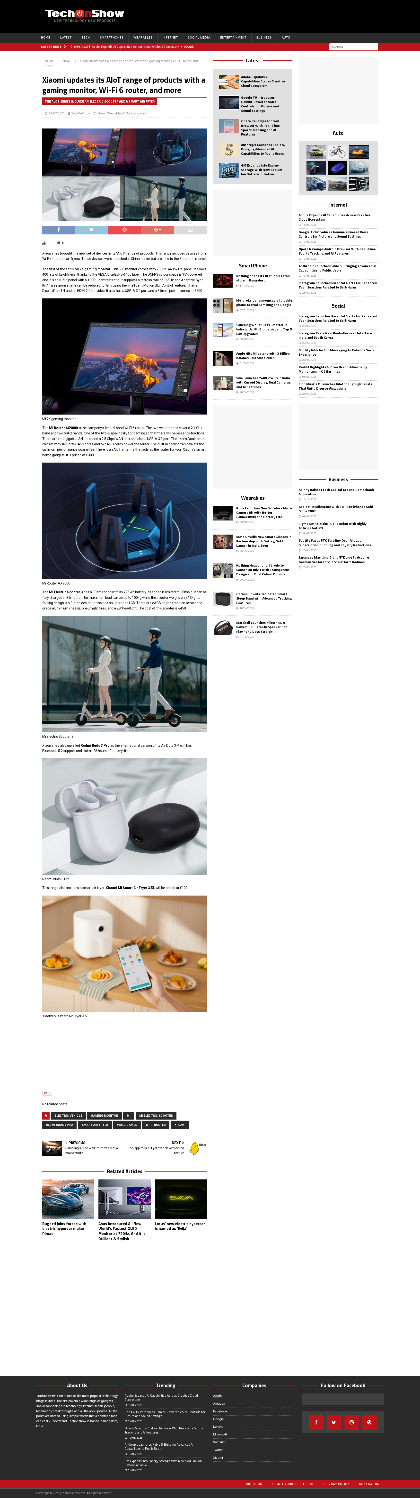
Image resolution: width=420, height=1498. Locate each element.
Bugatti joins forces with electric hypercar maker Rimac (64, 1229)
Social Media (199, 37)
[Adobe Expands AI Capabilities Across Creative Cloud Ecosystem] (229, 82)
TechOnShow (80, 113)
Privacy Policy (336, 1484)
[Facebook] (316, 1422)
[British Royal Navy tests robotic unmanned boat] (359, 152)
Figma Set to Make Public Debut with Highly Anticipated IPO (333, 525)
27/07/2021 (57, 113)
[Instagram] (351, 1422)
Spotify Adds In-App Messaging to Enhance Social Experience (337, 352)
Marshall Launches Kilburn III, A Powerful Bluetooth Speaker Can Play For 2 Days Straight (261, 627)
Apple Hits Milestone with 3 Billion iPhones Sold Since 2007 (263, 355)
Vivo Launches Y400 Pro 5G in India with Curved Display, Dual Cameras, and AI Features (263, 382)
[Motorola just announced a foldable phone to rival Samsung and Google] (223, 305)
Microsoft (220, 1434)
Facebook (220, 1411)
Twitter (218, 1450)
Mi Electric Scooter (156, 1115)
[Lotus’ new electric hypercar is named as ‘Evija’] (181, 1198)
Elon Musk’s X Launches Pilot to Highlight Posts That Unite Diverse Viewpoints (335, 386)
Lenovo (218, 1426)
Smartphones (111, 37)
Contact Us (369, 1484)
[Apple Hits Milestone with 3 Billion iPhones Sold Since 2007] (223, 358)
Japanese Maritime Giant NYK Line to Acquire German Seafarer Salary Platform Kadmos (334, 559)
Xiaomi (144, 113)
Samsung (220, 1442)
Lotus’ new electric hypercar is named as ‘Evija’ (180, 1226)
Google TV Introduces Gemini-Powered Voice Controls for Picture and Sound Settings (260, 104)
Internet (170, 37)
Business (264, 37)
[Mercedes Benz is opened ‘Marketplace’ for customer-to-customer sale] (359, 184)
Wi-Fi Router (156, 1125)
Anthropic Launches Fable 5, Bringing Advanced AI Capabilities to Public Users (263, 149)
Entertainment (233, 37)
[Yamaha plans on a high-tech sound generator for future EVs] (337, 168)
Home (45, 37)
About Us (254, 1484)
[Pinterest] (369, 1422)
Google (218, 1419)
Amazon (219, 1403)
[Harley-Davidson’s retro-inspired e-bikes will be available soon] (337, 152)
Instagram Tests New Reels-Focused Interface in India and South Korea (337, 335)
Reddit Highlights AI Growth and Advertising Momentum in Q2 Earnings (333, 369)
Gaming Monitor (104, 1115)
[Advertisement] (290, 16)
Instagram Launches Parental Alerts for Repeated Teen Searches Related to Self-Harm (338, 285)
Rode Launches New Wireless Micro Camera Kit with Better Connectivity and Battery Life (264, 512)
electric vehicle (68, 1115)
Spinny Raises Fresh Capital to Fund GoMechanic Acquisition (337, 492)
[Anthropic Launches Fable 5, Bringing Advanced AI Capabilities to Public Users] (229, 150)
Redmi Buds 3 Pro (59, 1125)
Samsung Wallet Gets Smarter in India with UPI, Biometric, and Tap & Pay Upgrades (264, 329)
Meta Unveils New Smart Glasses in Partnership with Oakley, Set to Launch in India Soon (263, 541)
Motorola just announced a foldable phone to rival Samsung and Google (264, 302)
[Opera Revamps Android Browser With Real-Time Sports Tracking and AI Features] (229, 126)
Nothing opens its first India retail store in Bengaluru (263, 278)
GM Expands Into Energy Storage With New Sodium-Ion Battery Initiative (262, 169)
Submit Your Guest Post (293, 1484)
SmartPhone (253, 265)
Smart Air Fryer (95, 1125)
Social (338, 306)
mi (129, 1115)
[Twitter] (334, 1422)
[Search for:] (353, 46)
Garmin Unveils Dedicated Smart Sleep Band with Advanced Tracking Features (264, 598)
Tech (86, 37)
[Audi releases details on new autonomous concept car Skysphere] (337, 184)
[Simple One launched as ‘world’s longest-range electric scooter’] (316, 168)
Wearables (143, 37)
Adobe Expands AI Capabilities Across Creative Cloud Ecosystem (263, 81)
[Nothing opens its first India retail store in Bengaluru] (223, 281)
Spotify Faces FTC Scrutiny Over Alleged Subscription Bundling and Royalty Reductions (335, 542)
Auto (286, 37)
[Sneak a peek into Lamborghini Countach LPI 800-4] (359, 168)
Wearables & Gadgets (122, 113)
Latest (66, 37)
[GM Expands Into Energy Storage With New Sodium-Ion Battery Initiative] (229, 170)
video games (127, 1125)
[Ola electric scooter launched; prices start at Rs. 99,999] (316, 184)
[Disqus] (124, 1308)
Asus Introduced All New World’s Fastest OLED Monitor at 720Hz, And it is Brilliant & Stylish (121, 1231)
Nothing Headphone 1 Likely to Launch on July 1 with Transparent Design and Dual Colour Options (262, 570)
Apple (217, 1396)
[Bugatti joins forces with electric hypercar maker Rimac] (68, 1198)
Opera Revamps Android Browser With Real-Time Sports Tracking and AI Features (260, 127)
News (102, 113)
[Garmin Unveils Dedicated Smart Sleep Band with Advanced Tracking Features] (223, 599)
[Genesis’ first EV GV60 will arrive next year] (316, 152)
